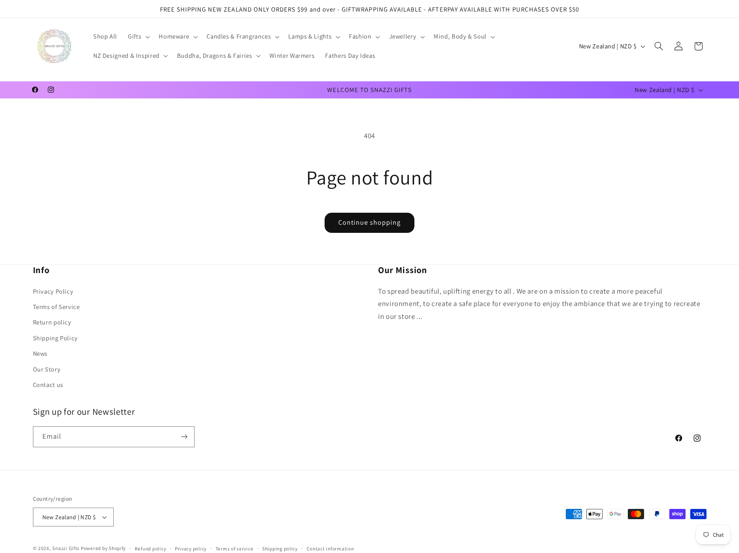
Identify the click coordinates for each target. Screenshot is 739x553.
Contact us (48, 385)
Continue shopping (369, 222)
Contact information (330, 548)
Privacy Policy (53, 291)
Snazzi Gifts (66, 548)
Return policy (52, 322)
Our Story (47, 369)
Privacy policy (191, 548)
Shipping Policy (55, 338)
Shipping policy (280, 548)
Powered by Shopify (103, 548)
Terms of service (235, 548)
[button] (138, 36)
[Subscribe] (184, 436)
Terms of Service (56, 307)
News (40, 353)
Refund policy (150, 548)
